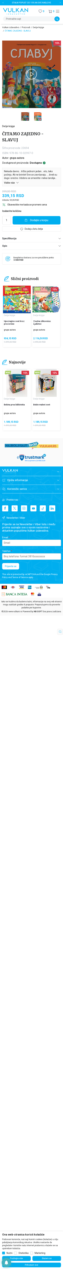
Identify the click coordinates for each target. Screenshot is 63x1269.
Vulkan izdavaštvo (10, 27)
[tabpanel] (31, 74)
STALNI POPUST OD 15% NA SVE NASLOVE (31, 3)
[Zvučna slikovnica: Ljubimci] (46, 299)
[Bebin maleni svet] (46, 383)
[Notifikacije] (6, 1262)
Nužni (9, 1253)
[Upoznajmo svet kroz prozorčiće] (17, 299)
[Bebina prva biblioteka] (17, 383)
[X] (15, 508)
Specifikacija (9, 238)
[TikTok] (43, 508)
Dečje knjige (38, 27)
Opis (4, 246)
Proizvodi (26, 27)
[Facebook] (5, 508)
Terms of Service (20, 577)
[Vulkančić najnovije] (8, 289)
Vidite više (9, 182)
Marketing (40, 1253)
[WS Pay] (39, 587)
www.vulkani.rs (15, 611)
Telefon (6, 551)
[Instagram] (24, 508)
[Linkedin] (52, 508)
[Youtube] (33, 508)
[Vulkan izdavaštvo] (15, 11)
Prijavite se (10, 566)
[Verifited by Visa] (39, 594)
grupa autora (17, 158)
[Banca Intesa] (15, 594)
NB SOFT (38, 611)
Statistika (23, 1253)
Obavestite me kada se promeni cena (27, 204)
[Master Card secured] (32, 594)
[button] (51, 11)
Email (5, 537)
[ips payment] (48, 587)
